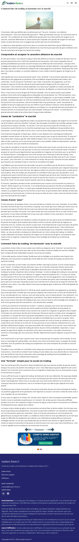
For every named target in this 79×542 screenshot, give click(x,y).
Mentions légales (8, 475)
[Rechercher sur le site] (67, 3)
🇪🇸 (38, 449)
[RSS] (3, 493)
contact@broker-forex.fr (11, 487)
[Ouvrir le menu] (76, 3)
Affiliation (5, 478)
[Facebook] (8, 493)
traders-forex (10, 461)
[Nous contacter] (71, 3)
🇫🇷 (41, 449)
